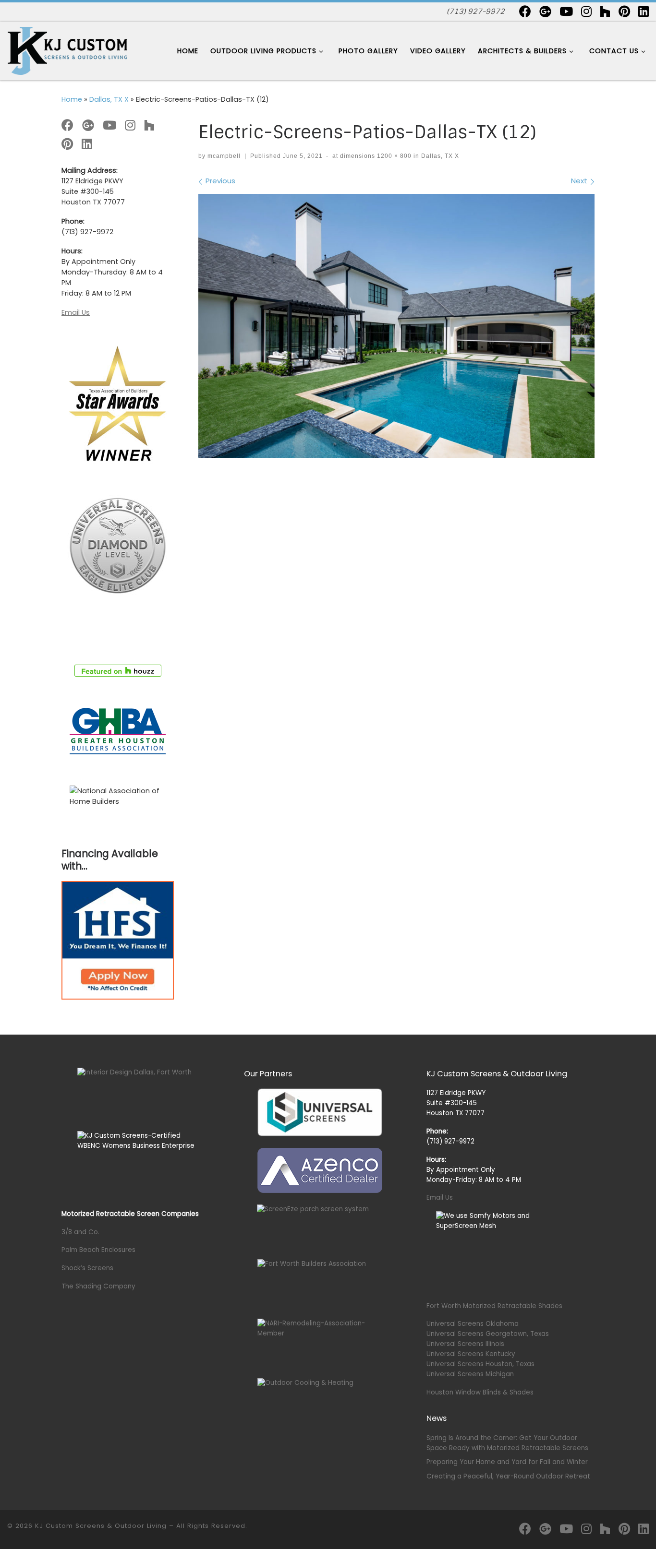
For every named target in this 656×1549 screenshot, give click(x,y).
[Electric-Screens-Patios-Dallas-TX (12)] (396, 326)
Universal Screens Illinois (465, 1343)
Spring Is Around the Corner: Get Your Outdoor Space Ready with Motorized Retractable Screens (507, 1443)
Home (71, 99)
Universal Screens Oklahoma (472, 1323)
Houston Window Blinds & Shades (480, 1392)
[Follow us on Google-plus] (545, 11)
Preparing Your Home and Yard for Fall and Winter (507, 1461)
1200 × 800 (393, 156)
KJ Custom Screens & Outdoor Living (101, 1525)
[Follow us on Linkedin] (643, 11)
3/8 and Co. (80, 1232)
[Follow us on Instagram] (586, 11)
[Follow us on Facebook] (525, 11)
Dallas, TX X (109, 99)
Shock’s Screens (87, 1268)
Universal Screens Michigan (470, 1374)
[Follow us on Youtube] (566, 11)
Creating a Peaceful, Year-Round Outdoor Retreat (508, 1476)
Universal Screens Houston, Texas (480, 1364)
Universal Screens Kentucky (470, 1353)
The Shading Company (98, 1286)
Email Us (75, 312)
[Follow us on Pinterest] (624, 11)
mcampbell (224, 156)
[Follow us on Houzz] (605, 11)
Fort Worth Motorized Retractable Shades (494, 1306)
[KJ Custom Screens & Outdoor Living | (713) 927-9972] (67, 50)
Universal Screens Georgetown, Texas (487, 1333)
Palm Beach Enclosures (98, 1249)
